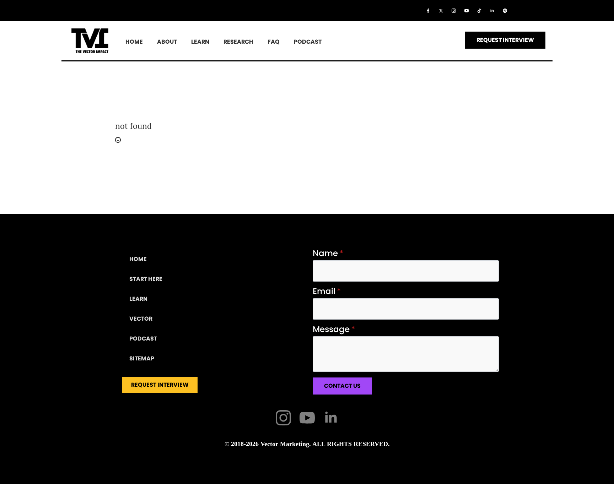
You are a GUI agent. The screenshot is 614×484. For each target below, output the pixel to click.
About (167, 42)
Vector (140, 319)
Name (328, 253)
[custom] (479, 11)
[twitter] (441, 11)
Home (134, 42)
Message (334, 329)
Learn (200, 42)
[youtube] (467, 11)
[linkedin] (492, 11)
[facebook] (428, 11)
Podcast (308, 42)
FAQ (274, 42)
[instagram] (454, 11)
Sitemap (141, 358)
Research (238, 42)
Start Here (145, 279)
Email (327, 291)
